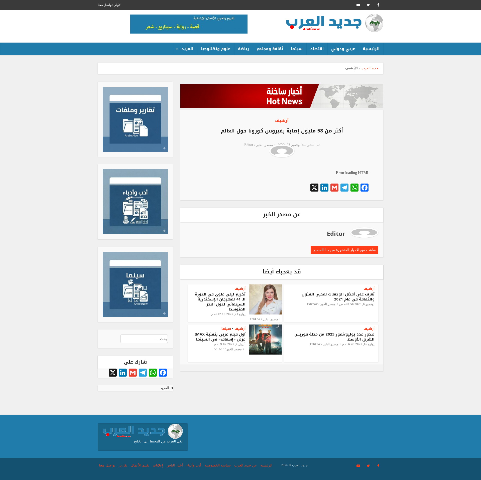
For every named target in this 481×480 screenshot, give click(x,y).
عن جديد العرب (245, 465)
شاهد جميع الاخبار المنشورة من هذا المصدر (344, 250)
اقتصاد (317, 49)
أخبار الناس (175, 465)
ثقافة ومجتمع (270, 49)
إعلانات (158, 465)
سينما (297, 49)
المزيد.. (186, 49)
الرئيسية (371, 49)
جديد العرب (370, 68)
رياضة (243, 49)
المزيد (164, 388)
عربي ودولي (343, 49)
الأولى (117, 5)
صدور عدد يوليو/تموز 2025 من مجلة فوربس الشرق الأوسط (334, 337)
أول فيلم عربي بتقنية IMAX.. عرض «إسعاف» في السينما (219, 337)
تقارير (123, 465)
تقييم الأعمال (140, 465)
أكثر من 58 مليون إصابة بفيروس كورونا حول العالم (282, 130)
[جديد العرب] (334, 23)
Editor (248, 145)
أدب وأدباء (193, 465)
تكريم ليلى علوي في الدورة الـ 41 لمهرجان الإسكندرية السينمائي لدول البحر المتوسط (220, 302)
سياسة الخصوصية (218, 465)
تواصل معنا (105, 5)
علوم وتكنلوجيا (215, 49)
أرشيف (282, 120)
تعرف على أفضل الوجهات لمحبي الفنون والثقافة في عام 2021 (338, 297)
